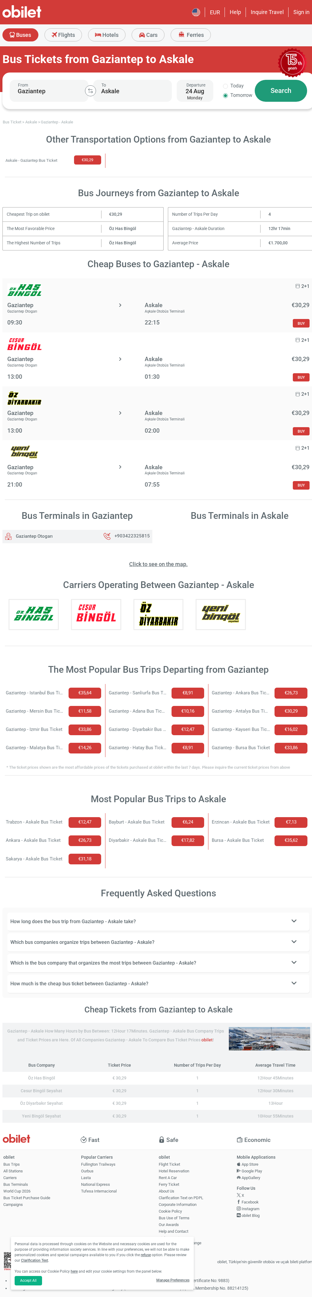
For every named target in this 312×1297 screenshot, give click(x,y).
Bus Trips (11, 1164)
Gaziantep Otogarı (34, 536)
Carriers (10, 1177)
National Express (95, 1184)
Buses (23, 35)
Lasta (86, 1177)
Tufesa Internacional (99, 1191)
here (74, 1271)
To (103, 85)
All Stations (13, 1171)
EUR (215, 12)
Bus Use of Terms (174, 1218)
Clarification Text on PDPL (181, 1198)
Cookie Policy (170, 1211)
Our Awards (169, 1224)
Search (281, 90)
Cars (151, 35)
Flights (66, 35)
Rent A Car (168, 1177)
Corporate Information (178, 1204)
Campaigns (13, 1204)
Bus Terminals (15, 1184)
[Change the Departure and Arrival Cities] (90, 90)
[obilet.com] (36, 17)
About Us (166, 1191)
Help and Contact (173, 1231)
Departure (195, 85)
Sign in (301, 12)
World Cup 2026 (16, 1191)
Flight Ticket (169, 1164)
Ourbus (87, 1171)
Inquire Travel (267, 12)
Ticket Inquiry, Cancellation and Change (180, 1241)
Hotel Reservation (174, 1171)
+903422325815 (132, 536)
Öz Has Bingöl (122, 228)
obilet (207, 1040)
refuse (146, 1255)
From (23, 85)
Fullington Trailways (98, 1164)
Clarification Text (34, 1260)
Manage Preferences (173, 1280)
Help (235, 12)
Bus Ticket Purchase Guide (26, 1198)
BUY (301, 323)
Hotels (110, 35)
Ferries (195, 35)
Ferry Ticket (169, 1184)
